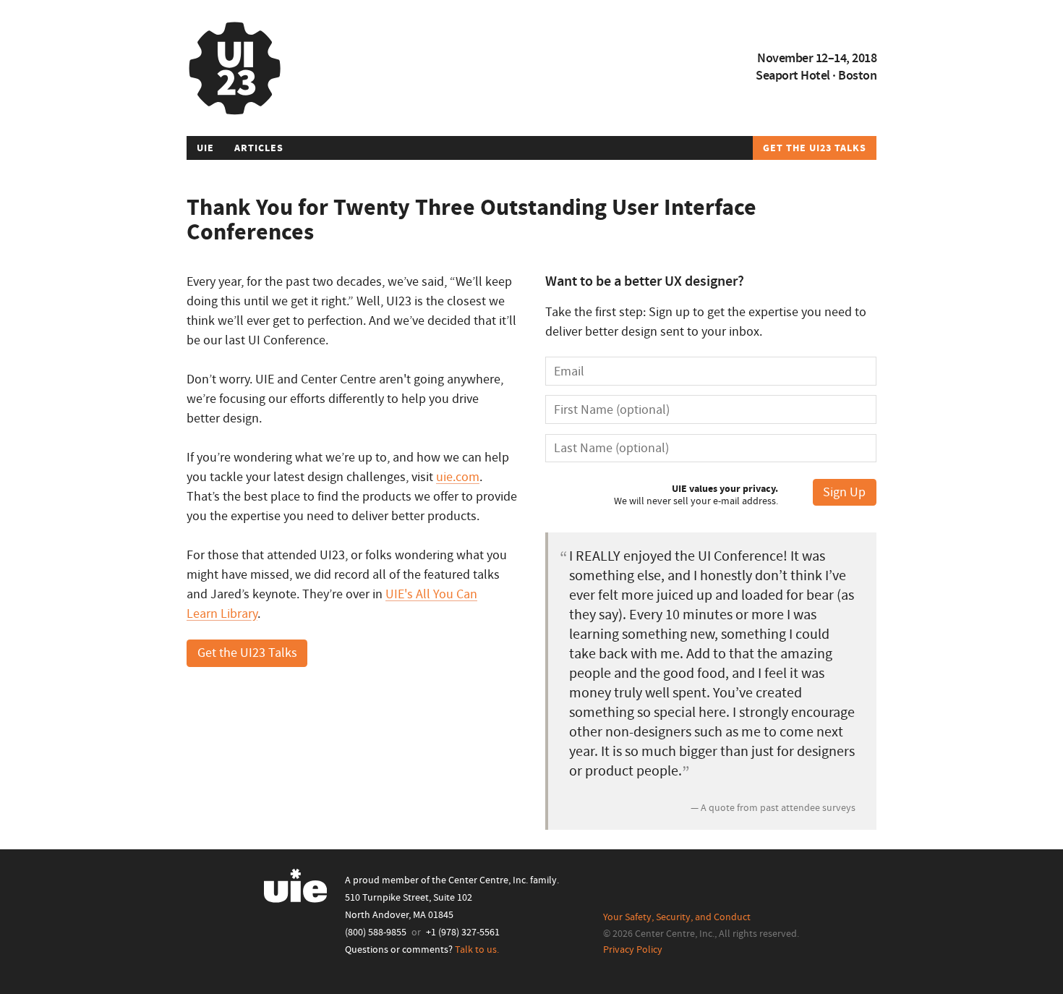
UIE (205, 148)
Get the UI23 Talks (814, 148)
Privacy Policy (632, 949)
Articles (258, 148)
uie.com (457, 477)
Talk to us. (477, 949)
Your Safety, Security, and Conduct (677, 917)
